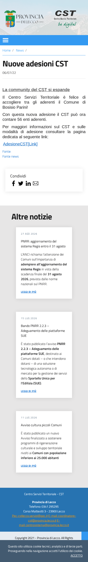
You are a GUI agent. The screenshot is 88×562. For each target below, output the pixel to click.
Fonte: (10, 154)
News (20, 50)
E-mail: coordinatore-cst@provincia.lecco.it (52, 518)
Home (6, 50)
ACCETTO (77, 555)
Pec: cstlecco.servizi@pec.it (30, 515)
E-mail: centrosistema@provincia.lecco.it (44, 523)
